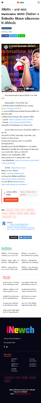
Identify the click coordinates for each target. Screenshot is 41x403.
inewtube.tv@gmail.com (15, 173)
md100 (17, 210)
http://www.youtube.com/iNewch (13, 179)
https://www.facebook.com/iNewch (14, 184)
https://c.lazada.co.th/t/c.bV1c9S (21, 120)
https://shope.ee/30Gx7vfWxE (20, 122)
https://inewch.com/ (18, 168)
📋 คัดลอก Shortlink (11, 200)
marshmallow (9, 210)
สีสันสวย (33, 213)
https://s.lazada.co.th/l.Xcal (11, 108)
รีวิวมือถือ (19, 213)
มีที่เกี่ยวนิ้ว (12, 213)
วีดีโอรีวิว (26, 213)
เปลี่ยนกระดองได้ (6, 217)
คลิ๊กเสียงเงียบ (30, 210)
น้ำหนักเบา (5, 213)
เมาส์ (14, 217)
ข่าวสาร (23, 210)
